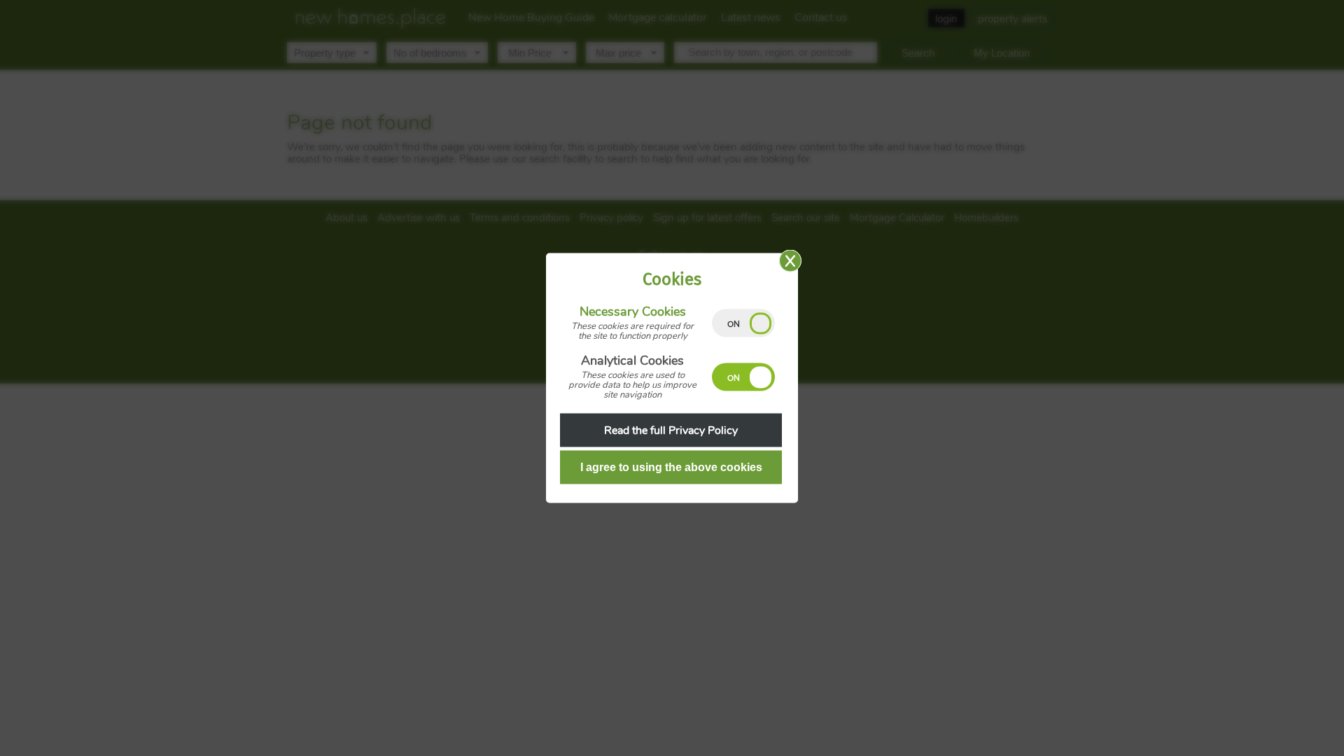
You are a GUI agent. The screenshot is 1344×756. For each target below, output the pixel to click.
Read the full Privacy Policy (671, 430)
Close (790, 261)
